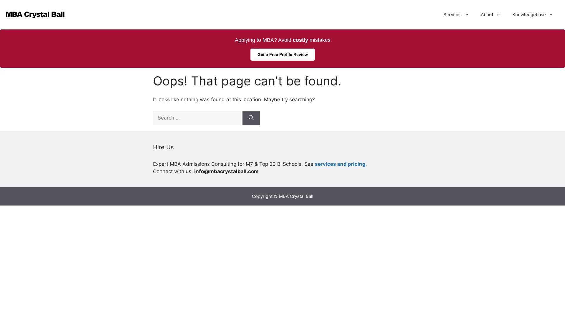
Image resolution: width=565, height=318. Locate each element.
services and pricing (340, 164)
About (487, 14)
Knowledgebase (529, 14)
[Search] (251, 118)
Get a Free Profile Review (282, 54)
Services (452, 14)
